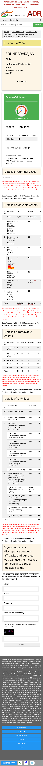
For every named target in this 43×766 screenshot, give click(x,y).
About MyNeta (21, 727)
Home (4, 20)
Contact (21, 739)
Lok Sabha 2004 (18, 32)
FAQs (21, 748)
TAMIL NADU (31, 32)
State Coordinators (21, 735)
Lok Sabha (14, 20)
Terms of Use (21, 744)
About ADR (21, 731)
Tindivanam (8, 34)
